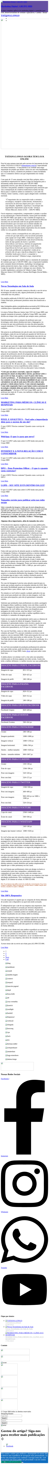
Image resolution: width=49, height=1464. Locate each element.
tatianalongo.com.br (29, 165)
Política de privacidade (13, 1462)
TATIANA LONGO (10, 15)
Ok (3, 1462)
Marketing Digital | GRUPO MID (16, 6)
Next (7, 957)
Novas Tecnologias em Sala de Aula (17, 286)
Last (7, 959)
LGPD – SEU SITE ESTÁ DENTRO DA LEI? (23, 485)
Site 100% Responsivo (11, 895)
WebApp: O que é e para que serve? (18, 436)
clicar (28, 651)
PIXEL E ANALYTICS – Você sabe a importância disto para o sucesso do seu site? (24, 420)
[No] (22, 1462)
